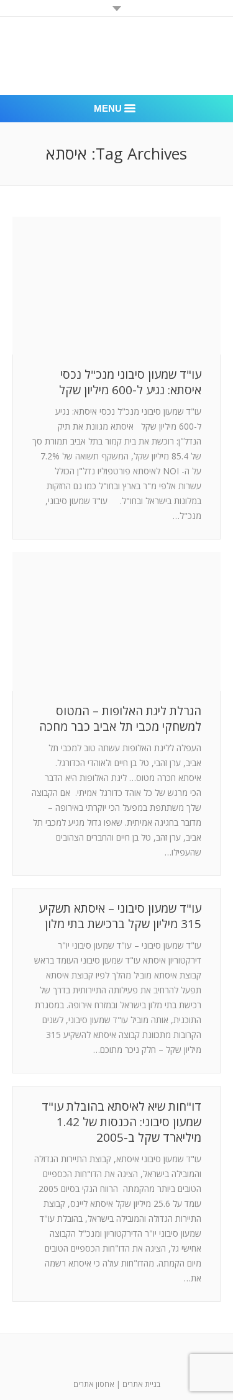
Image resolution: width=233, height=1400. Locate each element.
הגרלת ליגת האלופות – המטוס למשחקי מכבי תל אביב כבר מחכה (120, 718)
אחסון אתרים (93, 1384)
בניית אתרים (141, 1384)
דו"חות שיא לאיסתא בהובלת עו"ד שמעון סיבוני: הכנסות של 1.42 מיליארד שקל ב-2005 (121, 1122)
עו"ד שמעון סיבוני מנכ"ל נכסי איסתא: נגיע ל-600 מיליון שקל (130, 382)
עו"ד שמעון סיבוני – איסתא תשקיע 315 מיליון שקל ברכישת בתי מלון (120, 916)
